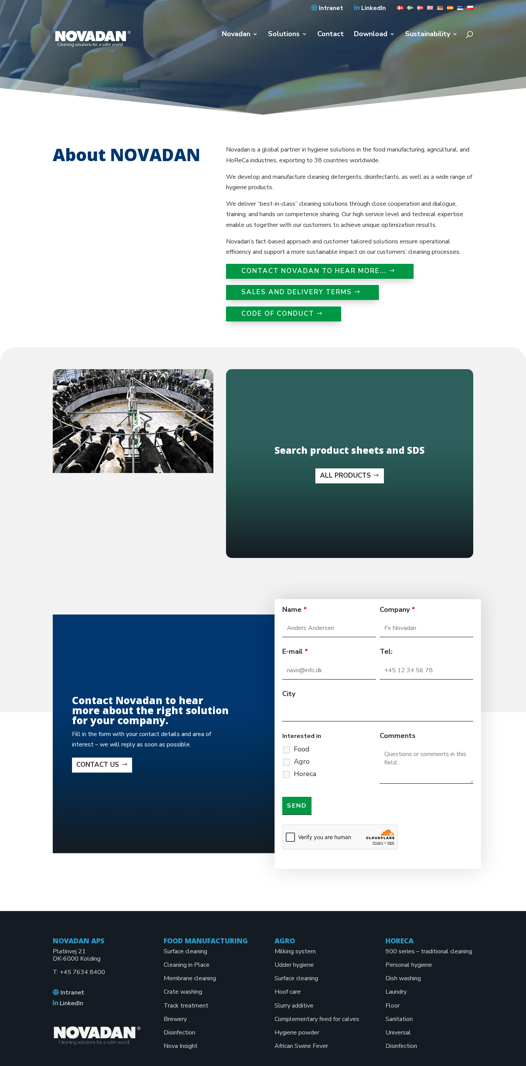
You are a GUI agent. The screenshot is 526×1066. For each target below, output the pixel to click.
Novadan (236, 34)
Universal (398, 1032)
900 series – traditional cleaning (428, 951)
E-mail (295, 651)
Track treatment (186, 1005)
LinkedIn (373, 8)
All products (345, 475)
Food (302, 749)
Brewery (175, 1019)
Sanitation (399, 1019)
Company (397, 609)
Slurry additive (294, 1005)
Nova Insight (181, 1046)
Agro (302, 761)
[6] (448, 10)
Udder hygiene (294, 965)
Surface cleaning (185, 951)
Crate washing (183, 992)
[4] (428, 10)
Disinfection (179, 1032)
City (288, 693)
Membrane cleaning (190, 978)
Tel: (386, 651)
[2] (408, 10)
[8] (468, 10)
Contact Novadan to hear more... (314, 270)
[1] (398, 10)
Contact (330, 34)
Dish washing (403, 978)
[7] (458, 10)
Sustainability (427, 34)
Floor (392, 1005)
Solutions (284, 34)
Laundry (396, 992)
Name (294, 609)
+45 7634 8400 (82, 972)
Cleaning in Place (186, 965)
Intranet (330, 8)
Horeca (305, 774)
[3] (418, 10)
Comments (397, 735)
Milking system (295, 951)
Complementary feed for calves (317, 1019)
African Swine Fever (301, 1046)
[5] (438, 10)
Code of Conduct (277, 313)
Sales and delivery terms (296, 292)
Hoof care (288, 992)
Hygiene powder (297, 1032)
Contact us (97, 764)
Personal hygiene (408, 965)
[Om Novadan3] (133, 471)
